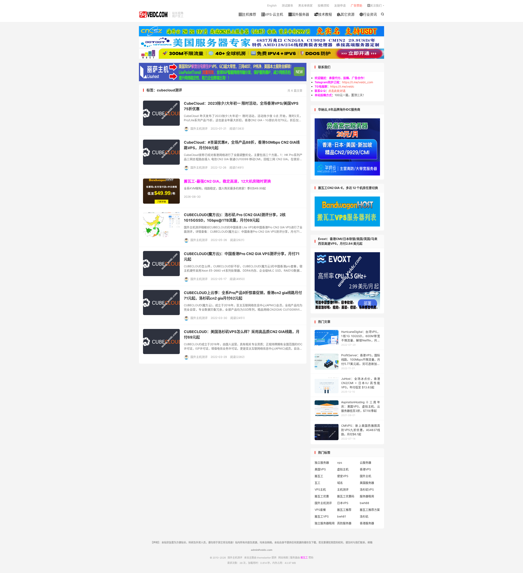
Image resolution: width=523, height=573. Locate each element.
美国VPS (320, 469)
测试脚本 (287, 5)
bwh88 (364, 503)
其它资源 (345, 14)
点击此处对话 (336, 90)
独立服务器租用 (325, 523)
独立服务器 (322, 462)
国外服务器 (298, 14)
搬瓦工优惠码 (345, 496)
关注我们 (374, 5)
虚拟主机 (343, 469)
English (272, 5)
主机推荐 (247, 14)
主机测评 (343, 489)
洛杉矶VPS (367, 489)
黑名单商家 (305, 5)
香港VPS (365, 469)
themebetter (264, 557)
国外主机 (365, 476)
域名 (340, 482)
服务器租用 (367, 496)
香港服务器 (367, 523)
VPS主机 (320, 489)
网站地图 (283, 557)
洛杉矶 (364, 516)
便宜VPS (342, 476)
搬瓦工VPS (322, 516)
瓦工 (317, 482)
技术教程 (323, 14)
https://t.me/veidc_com (357, 82)
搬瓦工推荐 (344, 509)
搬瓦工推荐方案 (370, 509)
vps (339, 462)
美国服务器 (367, 482)
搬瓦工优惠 (322, 496)
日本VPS (342, 503)
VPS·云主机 (272, 14)
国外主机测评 (153, 14)
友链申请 (340, 5)
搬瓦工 (319, 476)
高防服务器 (344, 523)
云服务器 (365, 462)
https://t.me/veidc (342, 86)
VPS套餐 (320, 509)
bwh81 (341, 516)
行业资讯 (368, 14)
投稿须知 (323, 5)
